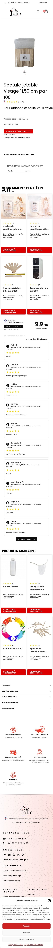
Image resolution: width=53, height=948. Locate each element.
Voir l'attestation (13, 326)
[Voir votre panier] (46, 11)
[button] (49, 901)
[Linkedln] (18, 855)
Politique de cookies (16, 945)
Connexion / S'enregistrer (18, 131)
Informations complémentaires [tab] (19, 155)
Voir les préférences (26, 939)
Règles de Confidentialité (34, 945)
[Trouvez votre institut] (22, 855)
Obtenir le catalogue (15, 859)
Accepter (26, 926)
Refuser (26, 933)
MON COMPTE (12, 865)
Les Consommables (22, 137)
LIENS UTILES (37, 889)
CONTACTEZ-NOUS (16, 833)
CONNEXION (42, 3)
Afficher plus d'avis (26, 539)
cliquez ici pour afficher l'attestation (26, 822)
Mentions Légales (10, 890)
